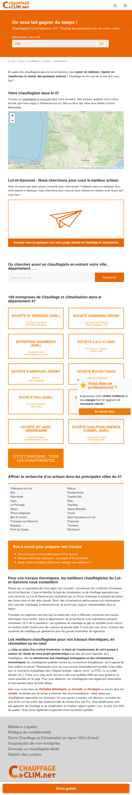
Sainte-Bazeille (76, 509)
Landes (12, 693)
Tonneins (72, 525)
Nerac (14, 509)
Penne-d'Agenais (20, 513)
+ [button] (12, 116)
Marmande (16, 496)
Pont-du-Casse (19, 529)
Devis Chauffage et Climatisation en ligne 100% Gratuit (53, 737)
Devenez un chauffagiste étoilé (33, 748)
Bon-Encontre (18, 517)
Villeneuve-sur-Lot (21, 488)
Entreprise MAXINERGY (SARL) (36, 343)
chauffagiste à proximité (36, 99)
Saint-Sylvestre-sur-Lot (81, 517)
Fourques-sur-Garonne (24, 521)
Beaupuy (15, 525)
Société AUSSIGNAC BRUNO (96, 315)
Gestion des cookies (25, 754)
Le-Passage (17, 505)
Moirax (71, 488)
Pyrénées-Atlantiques (53, 689)
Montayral (73, 529)
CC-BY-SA (119, 168)
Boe (12, 492)
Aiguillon (72, 505)
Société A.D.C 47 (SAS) (96, 341)
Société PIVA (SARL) (36, 397)
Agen (13, 501)
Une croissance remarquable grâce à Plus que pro (48, 554)
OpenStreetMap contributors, (103, 168)
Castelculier (74, 496)
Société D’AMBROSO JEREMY (35, 371)
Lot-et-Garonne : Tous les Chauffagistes (36, 458)
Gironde (77, 689)
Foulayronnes (75, 492)
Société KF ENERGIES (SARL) (36, 315)
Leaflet (78, 168)
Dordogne (94, 689)
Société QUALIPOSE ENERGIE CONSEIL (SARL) (96, 428)
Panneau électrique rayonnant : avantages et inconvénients (53, 558)
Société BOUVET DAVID (96, 371)
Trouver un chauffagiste (28, 60)
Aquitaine (46, 60)
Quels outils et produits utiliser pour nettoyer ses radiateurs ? (54, 562)
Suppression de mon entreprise (34, 743)
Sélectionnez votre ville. (26, 37)
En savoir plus (105, 411)
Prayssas (73, 521)
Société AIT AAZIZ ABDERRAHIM (36, 428)
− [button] (12, 120)
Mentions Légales (22, 726)
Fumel (71, 513)
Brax (70, 501)
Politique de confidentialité (29, 732)
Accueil (11, 60)
